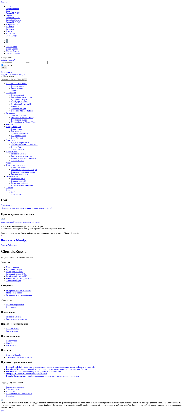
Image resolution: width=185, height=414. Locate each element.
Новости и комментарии (16, 84)
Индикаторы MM (18, 181)
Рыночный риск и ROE (16, 274)
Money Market (12, 176)
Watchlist (9, 124)
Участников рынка (19, 120)
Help (8, 190)
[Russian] (7, 40)
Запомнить (8, 65)
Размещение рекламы (15, 387)
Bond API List (17, 138)
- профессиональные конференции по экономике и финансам (42, 376)
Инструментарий (13, 127)
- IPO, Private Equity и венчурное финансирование (33, 371)
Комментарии (17, 88)
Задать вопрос (7, 222)
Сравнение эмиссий (19, 133)
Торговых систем (18, 115)
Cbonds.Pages (11, 36)
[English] (7, 42)
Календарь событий (19, 102)
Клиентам (10, 391)
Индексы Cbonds (18, 167)
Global (12, 7)
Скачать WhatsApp (9, 245)
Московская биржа (14, 293)
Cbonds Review (12, 51)
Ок (2, 409)
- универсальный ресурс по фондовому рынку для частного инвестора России (46, 369)
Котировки (10, 113)
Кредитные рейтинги (20, 142)
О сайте (9, 188)
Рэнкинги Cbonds (18, 154)
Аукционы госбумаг (19, 99)
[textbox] (12, 79)
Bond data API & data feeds (22, 111)
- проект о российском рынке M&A (26, 374)
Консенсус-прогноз (19, 174)
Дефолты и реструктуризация (18, 278)
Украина (13, 16)
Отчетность (11, 307)
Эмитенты (10, 140)
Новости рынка (17, 86)
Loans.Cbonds (12, 49)
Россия (4, 2)
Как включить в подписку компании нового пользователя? (27, 208)
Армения (10, 27)
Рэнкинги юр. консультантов (23, 158)
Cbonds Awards (17, 149)
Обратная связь (12, 389)
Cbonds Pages (11, 46)
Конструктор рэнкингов (21, 156)
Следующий (6, 205)
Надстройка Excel (18, 136)
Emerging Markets (13, 21)
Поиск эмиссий (17, 95)
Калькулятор (16, 129)
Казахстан (10, 33)
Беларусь (10, 29)
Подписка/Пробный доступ (13, 74)
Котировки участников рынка (19, 295)
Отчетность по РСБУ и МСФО (24, 145)
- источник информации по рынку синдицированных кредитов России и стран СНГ (51, 367)
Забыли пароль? (8, 60)
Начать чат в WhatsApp (14, 240)
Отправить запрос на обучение (26, 222)
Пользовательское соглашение (19, 394)
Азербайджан (12, 24)
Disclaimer (10, 396)
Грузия (9, 31)
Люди (8, 163)
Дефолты (15, 106)
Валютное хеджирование (22, 185)
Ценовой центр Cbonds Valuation (25, 122)
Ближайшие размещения (21, 97)
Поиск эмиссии (7, 77)
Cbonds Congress (13, 53)
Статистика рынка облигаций (24, 170)
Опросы (14, 90)
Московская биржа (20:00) (22, 118)
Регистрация (6, 72)
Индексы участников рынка (23, 172)
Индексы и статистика (15, 165)
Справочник (16, 194)
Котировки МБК (18, 179)
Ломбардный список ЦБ (21, 104)
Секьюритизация (18, 108)
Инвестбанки (11, 151)
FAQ (13, 192)
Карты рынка (17, 131)
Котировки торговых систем (18, 290)
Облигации (11, 93)
